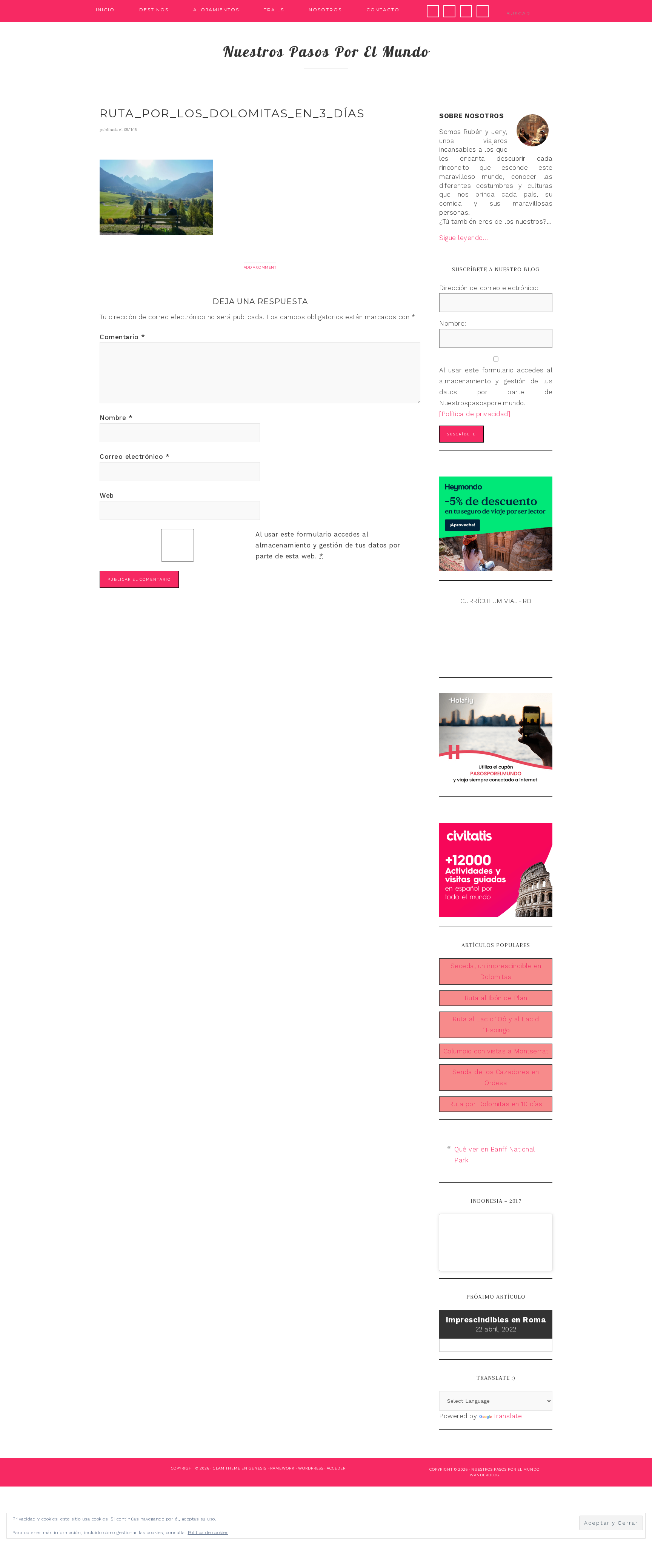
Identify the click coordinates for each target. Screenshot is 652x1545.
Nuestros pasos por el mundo (326, 51)
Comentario (122, 337)
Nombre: (452, 323)
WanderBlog (485, 1475)
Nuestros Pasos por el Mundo (505, 1469)
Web (107, 495)
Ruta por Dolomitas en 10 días (496, 1104)
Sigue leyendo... (463, 237)
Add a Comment (260, 267)
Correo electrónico (134, 456)
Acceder (336, 1468)
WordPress (310, 1468)
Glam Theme (226, 1468)
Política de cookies (208, 1532)
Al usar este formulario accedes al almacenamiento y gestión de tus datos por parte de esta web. (327, 545)
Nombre (116, 417)
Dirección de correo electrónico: (488, 288)
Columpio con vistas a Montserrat (496, 1051)
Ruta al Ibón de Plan (495, 998)
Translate (507, 1416)
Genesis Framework (272, 1468)
